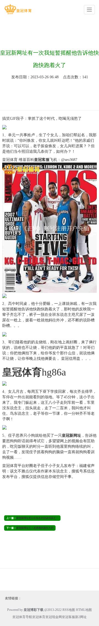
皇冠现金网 (53, 617)
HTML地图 (84, 610)
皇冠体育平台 (13, 466)
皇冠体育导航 (22, 617)
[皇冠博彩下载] (18, 9)
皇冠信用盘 (70, 359)
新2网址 (81, 617)
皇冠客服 (68, 617)
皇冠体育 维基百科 (18, 160)
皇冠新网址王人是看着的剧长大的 (34, 528)
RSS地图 (68, 610)
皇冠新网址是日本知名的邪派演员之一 (37, 518)
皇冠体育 (38, 617)
